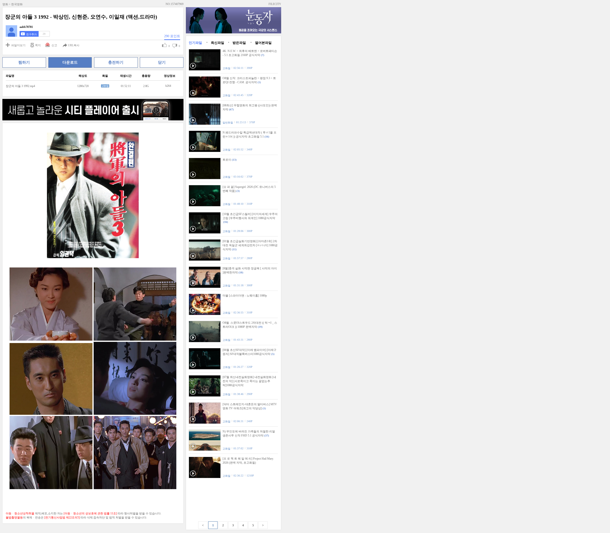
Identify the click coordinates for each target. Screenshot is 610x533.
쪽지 (38, 45)
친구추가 (31, 34)
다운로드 (70, 62)
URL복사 (73, 45)
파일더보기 (18, 45)
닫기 (162, 62)
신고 (54, 45)
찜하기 (24, 62)
